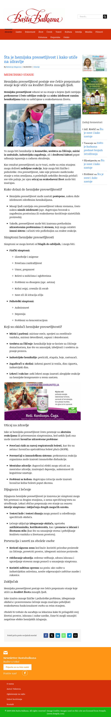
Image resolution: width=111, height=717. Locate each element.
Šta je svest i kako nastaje (93, 132)
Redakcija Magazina (14, 67)
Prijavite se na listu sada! (17, 667)
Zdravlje (36, 67)
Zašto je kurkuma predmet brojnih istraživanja (93, 148)
